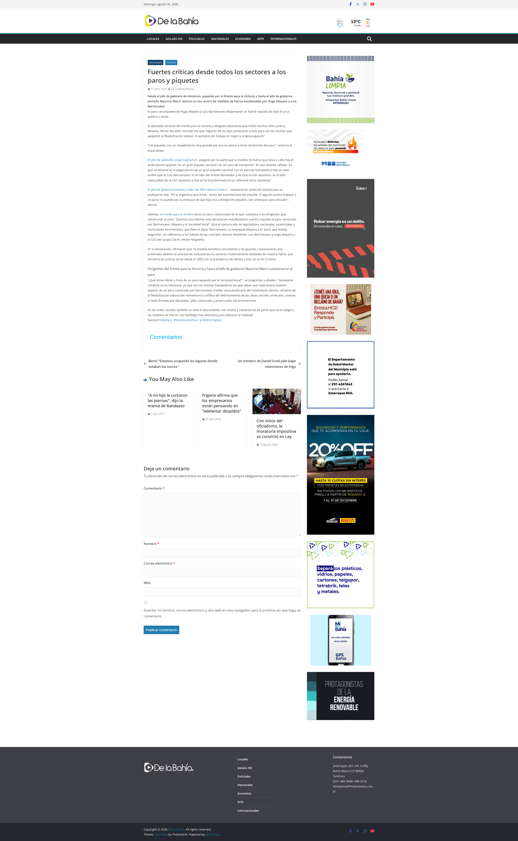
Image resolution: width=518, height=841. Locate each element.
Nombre (151, 544)
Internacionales (283, 39)
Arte (260, 39)
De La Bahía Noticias (182, 89)
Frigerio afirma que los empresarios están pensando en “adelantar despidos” (221, 403)
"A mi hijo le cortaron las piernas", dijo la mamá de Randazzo (167, 400)
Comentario (154, 488)
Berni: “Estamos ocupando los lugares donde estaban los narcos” (183, 364)
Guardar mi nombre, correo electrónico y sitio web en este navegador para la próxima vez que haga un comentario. (222, 613)
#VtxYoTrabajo (211, 320)
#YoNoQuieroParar (186, 320)
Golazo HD (174, 39)
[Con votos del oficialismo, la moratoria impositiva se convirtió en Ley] (277, 391)
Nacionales (220, 39)
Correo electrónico (159, 563)
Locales (153, 39)
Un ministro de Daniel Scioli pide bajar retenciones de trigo (267, 364)
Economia (243, 39)
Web (147, 583)
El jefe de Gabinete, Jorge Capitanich (172, 160)
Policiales (197, 39)
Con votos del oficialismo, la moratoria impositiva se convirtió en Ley (276, 428)
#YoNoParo (164, 320)
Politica (171, 62)
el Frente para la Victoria (176, 214)
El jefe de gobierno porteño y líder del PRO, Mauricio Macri (188, 189)
